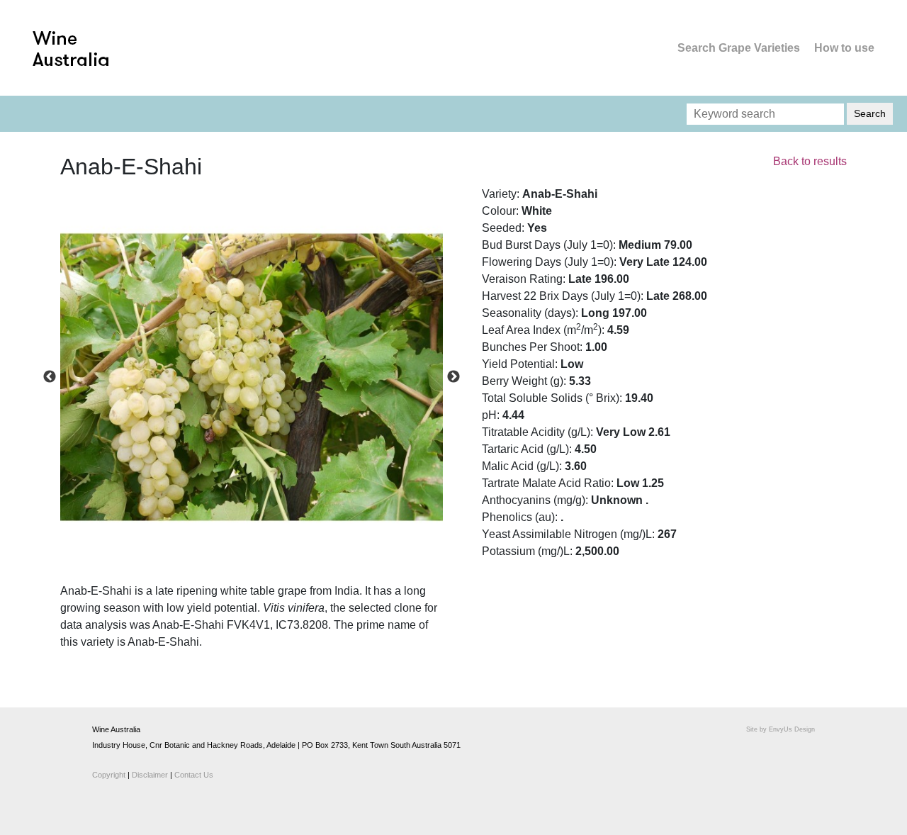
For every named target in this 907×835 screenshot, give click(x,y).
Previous (50, 377)
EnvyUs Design (792, 729)
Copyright (108, 774)
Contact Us (193, 774)
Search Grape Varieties (738, 48)
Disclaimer (150, 774)
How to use (844, 48)
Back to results (810, 161)
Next (453, 377)
